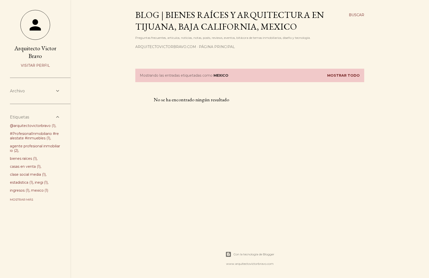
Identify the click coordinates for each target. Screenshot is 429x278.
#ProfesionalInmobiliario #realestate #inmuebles (34, 135)
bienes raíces (23, 158)
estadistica (21, 182)
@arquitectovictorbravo (32, 125)
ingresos (19, 190)
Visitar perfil (35, 65)
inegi (41, 182)
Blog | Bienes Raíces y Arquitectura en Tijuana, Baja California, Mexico (229, 20)
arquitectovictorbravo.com (165, 47)
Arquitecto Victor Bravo (35, 52)
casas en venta (24, 166)
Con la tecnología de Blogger (253, 254)
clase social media (27, 174)
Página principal (217, 47)
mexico (39, 190)
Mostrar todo (343, 75)
